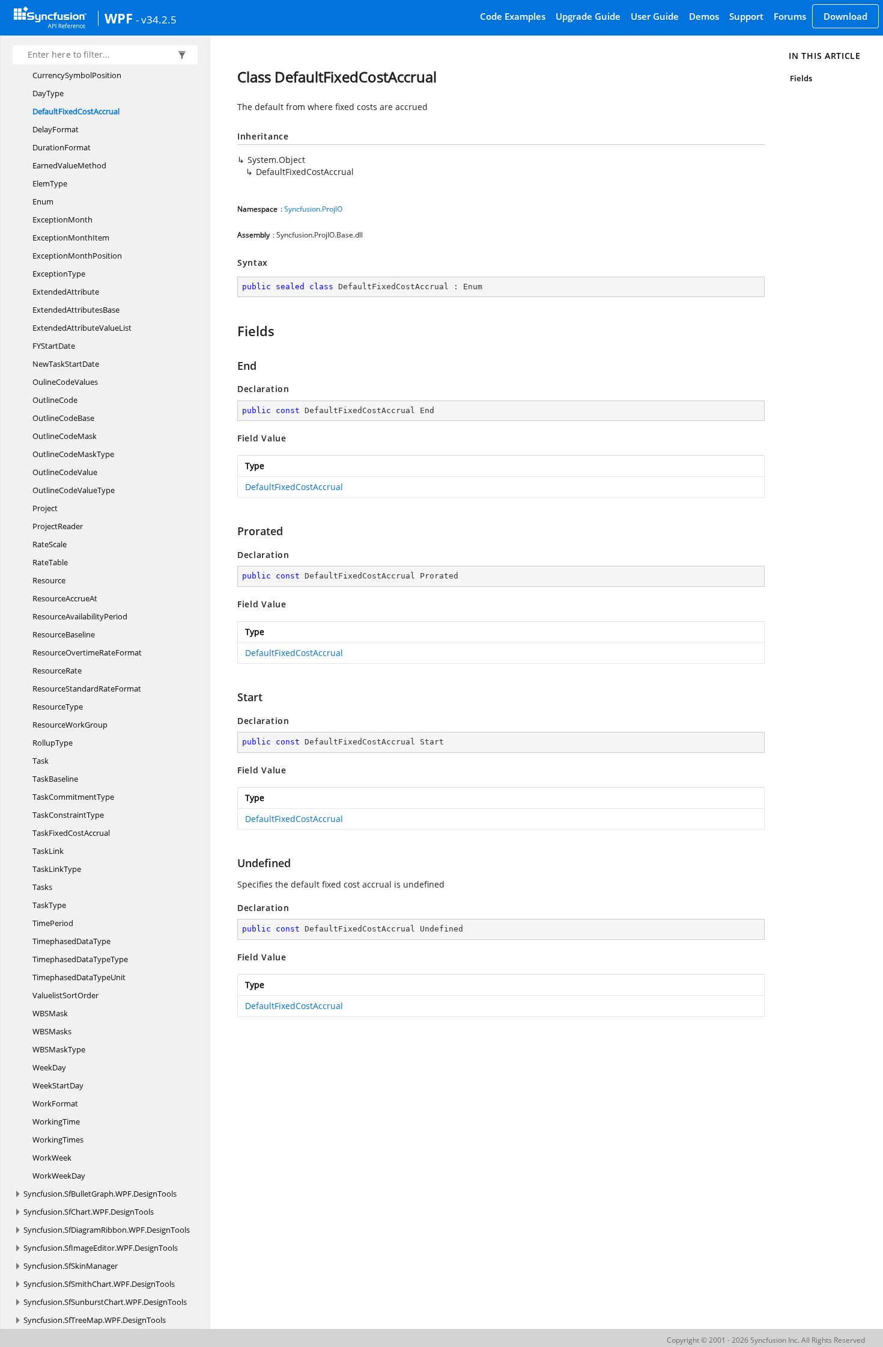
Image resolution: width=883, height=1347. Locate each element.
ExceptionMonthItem (70, 237)
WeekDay (49, 1067)
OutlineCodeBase (63, 418)
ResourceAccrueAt (64, 598)
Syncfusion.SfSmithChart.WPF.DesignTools (99, 1283)
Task (40, 760)
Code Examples (512, 16)
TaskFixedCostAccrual (71, 832)
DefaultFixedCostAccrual (76, 111)
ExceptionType (58, 273)
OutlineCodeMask (64, 436)
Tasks (42, 887)
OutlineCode (54, 399)
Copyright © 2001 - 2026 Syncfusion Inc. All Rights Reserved (766, 1340)
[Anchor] (231, 331)
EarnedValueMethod (69, 165)
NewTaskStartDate (65, 363)
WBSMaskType (58, 1049)
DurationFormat (61, 147)
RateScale (49, 544)
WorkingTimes (57, 1139)
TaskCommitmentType (73, 796)
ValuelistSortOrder (65, 995)
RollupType (52, 742)
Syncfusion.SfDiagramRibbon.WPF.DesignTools (106, 1229)
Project (45, 508)
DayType (48, 93)
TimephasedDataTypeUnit (79, 977)
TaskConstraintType (68, 814)
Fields (801, 78)
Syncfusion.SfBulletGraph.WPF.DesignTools (100, 1193)
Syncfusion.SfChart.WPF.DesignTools (88, 1211)
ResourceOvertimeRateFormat (87, 652)
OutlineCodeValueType (73, 490)
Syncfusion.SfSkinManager (70, 1265)
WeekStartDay (57, 1085)
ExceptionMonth (62, 219)
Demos (704, 16)
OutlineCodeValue (64, 472)
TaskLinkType (56, 869)
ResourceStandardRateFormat (86, 688)
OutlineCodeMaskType (73, 454)
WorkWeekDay (58, 1175)
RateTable (50, 562)
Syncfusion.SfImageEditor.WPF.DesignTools (100, 1247)
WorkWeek (51, 1157)
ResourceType (57, 706)
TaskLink (48, 850)
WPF (119, 18)
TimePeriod (52, 923)
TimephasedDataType (71, 941)
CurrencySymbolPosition (76, 75)
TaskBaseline (55, 778)
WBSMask (50, 1013)
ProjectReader (57, 526)
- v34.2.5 (156, 19)
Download (845, 16)
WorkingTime (56, 1121)
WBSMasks (51, 1031)
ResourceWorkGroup (70, 724)
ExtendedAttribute (65, 291)
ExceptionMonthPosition (77, 255)
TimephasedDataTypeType (80, 959)
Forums (790, 16)
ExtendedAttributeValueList (82, 327)
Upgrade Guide (588, 16)
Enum (42, 201)
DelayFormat (55, 129)
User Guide (655, 16)
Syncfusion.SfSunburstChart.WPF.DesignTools (105, 1301)
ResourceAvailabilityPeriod (79, 616)
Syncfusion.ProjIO (313, 209)
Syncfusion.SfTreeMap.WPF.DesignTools (94, 1320)
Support (746, 16)
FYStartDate (53, 345)
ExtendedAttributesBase (76, 309)
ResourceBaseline (63, 634)
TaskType (49, 905)
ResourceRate (57, 670)
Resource (48, 580)
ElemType (49, 183)
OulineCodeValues (65, 381)
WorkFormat (55, 1103)
